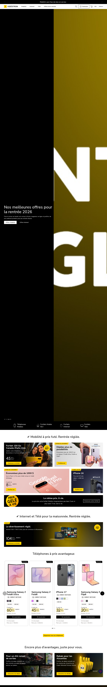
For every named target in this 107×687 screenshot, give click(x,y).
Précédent (5, 419)
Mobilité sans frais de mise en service (53, 2)
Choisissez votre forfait (91, 501)
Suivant (11, 419)
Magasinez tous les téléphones (53, 635)
